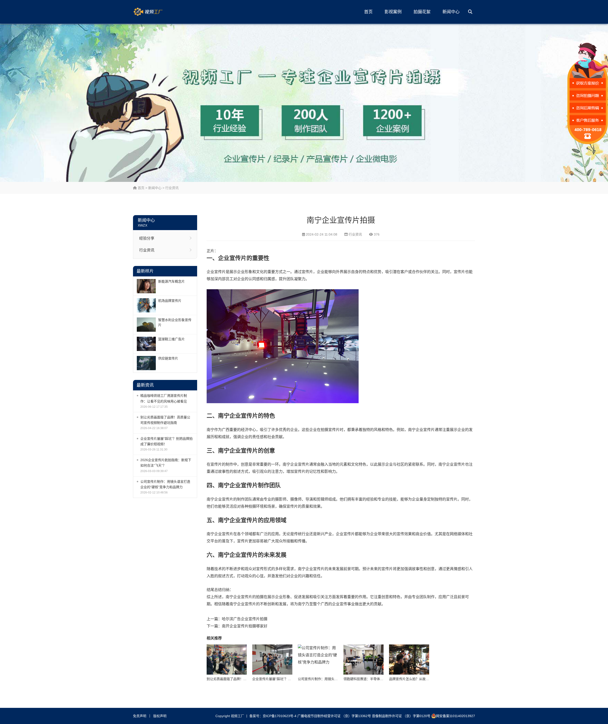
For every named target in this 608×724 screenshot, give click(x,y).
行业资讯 (172, 188)
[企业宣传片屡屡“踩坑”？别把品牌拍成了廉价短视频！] (272, 659)
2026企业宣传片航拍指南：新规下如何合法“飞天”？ (165, 462)
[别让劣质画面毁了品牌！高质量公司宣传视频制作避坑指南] (227, 659)
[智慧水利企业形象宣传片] (146, 324)
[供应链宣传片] (146, 363)
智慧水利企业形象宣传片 (174, 322)
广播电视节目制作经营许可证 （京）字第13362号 (334, 716)
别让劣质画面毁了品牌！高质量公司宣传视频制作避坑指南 (165, 420)
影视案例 (393, 11)
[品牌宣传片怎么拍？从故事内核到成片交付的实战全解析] (409, 659)
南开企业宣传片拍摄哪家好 (244, 626)
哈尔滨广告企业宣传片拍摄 (244, 619)
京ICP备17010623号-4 (279, 716)
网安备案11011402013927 (455, 716)
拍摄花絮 (422, 11)
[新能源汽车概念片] (146, 286)
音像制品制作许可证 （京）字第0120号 (401, 716)
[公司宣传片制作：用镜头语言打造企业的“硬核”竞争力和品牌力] (318, 659)
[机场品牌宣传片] (146, 305)
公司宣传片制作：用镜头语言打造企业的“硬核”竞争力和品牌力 (165, 484)
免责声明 (139, 716)
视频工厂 (155, 12)
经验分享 (146, 238)
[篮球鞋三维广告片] (146, 344)
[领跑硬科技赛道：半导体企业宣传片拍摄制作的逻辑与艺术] (363, 659)
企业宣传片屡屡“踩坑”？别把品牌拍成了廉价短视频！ (166, 441)
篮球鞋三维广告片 (171, 339)
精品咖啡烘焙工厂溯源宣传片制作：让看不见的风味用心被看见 (163, 398)
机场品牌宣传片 (169, 301)
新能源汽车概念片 (171, 281)
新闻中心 (451, 11)
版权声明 (159, 716)
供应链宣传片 (168, 358)
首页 (368, 11)
